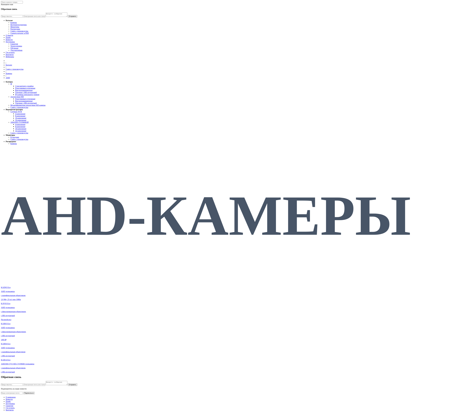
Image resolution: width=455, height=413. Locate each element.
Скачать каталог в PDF (19, 33)
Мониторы (14, 27)
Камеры (13, 23)
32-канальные (20, 120)
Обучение (14, 48)
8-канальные (20, 116)
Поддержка (10, 42)
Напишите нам (7, 4)
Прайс (8, 37)
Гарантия (14, 44)
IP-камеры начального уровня (27, 95)
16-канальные (20, 118)
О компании (11, 397)
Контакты (10, 55)
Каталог (9, 65)
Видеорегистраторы (18, 25)
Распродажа (15, 29)
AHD (8, 78)
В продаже (14, 137)
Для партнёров (16, 50)
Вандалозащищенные (24, 90)
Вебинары (10, 57)
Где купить (10, 52)
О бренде (9, 35)
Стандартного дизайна (24, 86)
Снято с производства (19, 31)
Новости (9, 40)
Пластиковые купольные (25, 88)
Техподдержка (16, 46)
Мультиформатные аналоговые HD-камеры (28, 105)
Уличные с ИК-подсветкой (26, 92)
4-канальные (20, 114)
